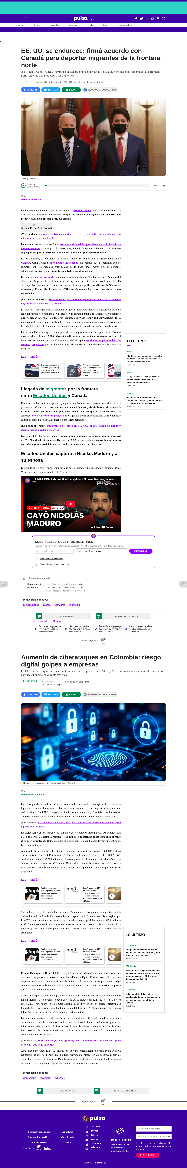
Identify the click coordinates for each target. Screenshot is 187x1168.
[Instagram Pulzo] (158, 19)
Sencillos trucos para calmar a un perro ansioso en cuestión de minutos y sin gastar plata (140, 629)
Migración (74, 605)
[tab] (63, 616)
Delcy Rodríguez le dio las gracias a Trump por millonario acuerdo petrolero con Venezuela (143, 380)
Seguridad (45, 1078)
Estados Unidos (82, 210)
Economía (107, 25)
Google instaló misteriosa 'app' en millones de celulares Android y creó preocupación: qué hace (143, 952)
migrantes (56, 388)
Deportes (55, 25)
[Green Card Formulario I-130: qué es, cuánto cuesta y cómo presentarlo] (115, 370)
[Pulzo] (83, 18)
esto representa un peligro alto (49, 415)
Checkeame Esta (125, 25)
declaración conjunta (42, 277)
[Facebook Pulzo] (136, 19)
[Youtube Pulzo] (152, 19)
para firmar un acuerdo (64, 263)
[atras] (112, 371)
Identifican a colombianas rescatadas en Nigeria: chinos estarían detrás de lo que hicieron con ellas (144, 359)
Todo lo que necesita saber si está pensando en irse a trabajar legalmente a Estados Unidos (92, 370)
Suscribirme (147, 1155)
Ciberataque (29, 1078)
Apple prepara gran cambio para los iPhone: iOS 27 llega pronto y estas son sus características (50, 893)
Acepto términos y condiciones (51, 559)
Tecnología (72, 25)
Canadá (25, 263)
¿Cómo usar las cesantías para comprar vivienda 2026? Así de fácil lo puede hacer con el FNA (79, 629)
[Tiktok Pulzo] (147, 20)
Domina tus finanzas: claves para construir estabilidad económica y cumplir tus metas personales (50, 629)
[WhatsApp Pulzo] (163, 19)
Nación (20, 25)
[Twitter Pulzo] (141, 19)
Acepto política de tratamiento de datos (54, 564)
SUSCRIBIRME (140, 551)
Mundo (90, 25)
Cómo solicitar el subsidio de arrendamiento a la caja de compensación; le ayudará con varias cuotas (110, 629)
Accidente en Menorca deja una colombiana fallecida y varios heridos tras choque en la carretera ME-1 (144, 400)
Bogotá (37, 25)
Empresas (59, 1078)
